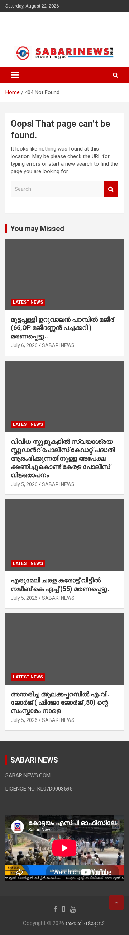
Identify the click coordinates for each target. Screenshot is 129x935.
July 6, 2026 (24, 345)
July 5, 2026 (24, 484)
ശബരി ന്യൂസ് (43, 25)
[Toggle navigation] (14, 75)
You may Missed (37, 228)
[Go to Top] (116, 902)
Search (111, 189)
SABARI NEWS (58, 345)
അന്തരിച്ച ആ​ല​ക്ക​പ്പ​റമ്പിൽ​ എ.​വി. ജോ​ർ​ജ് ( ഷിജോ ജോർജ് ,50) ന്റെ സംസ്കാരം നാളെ (60, 702)
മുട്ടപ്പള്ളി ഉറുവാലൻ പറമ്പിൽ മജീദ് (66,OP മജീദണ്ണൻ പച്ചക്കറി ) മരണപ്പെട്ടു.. (62, 327)
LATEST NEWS (28, 302)
